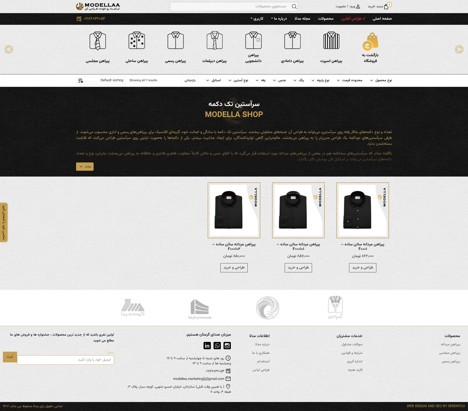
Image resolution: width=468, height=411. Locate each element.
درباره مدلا (262, 344)
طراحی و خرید (362, 268)
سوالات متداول (352, 344)
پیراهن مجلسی (449, 353)
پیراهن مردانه (450, 344)
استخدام (263, 361)
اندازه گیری (354, 361)
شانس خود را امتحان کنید (4, 222)
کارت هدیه (355, 370)
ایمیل (110, 352)
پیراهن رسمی (451, 361)
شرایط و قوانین (351, 353)
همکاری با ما (261, 353)
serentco (456, 406)
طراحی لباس (261, 370)
